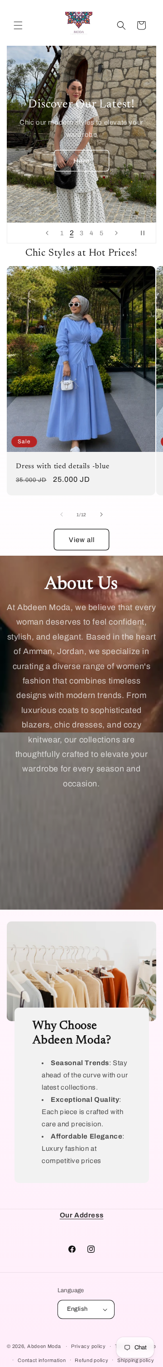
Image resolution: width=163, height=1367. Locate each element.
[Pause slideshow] (146, 233)
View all (82, 539)
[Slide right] (101, 514)
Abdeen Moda (44, 1346)
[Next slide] (116, 233)
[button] (18, 25)
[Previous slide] (47, 233)
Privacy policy (88, 1346)
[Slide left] (62, 514)
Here (81, 160)
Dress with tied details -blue (63, 466)
